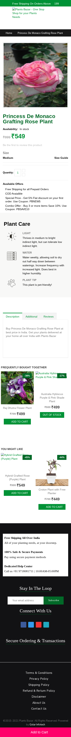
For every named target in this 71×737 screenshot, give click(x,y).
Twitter (31, 625)
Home (9, 33)
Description (12, 316)
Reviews (49, 316)
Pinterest (38, 625)
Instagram (46, 625)
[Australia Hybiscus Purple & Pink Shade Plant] (52, 380)
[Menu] (5, 12)
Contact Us (39, 709)
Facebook (23, 625)
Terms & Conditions (38, 673)
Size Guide (61, 157)
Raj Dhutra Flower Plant (17, 407)
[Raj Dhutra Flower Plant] (17, 387)
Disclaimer (39, 697)
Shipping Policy (38, 685)
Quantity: (8, 172)
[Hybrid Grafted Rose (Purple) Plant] (17, 462)
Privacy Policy (38, 679)
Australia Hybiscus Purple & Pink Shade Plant (52, 397)
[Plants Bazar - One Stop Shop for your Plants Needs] (28, 13)
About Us (38, 703)
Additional (31, 316)
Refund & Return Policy (39, 691)
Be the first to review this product (22, 145)
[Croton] (52, 469)
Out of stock (52, 414)
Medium (8, 157)
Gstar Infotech (37, 724)
